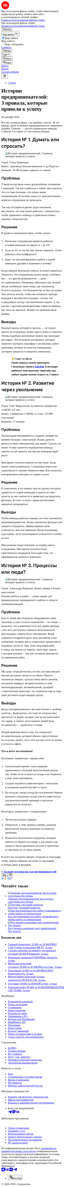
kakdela (39, 366)
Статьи (12, 82)
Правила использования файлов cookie (23, 26)
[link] (6, 58)
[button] (5, 66)
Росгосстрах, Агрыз (51, 967)
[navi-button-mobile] (4, 76)
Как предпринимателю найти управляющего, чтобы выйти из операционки (33, 918)
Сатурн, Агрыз (48, 983)
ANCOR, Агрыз (36, 980)
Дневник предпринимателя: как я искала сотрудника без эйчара (31, 900)
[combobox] (15, 1177)
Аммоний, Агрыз (38, 953)
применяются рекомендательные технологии (28, 1150)
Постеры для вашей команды (24, 907)
